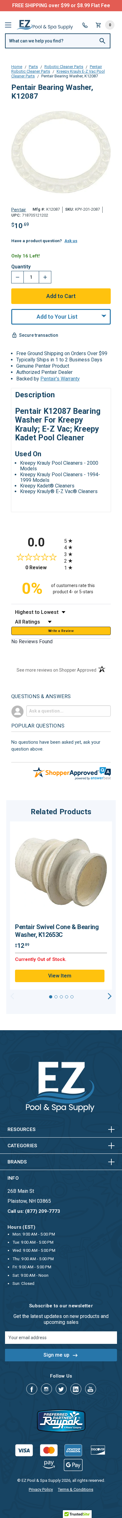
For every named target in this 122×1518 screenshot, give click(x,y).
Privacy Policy (41, 1489)
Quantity (21, 267)
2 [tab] (56, 996)
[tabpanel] (61, 905)
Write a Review (61, 631)
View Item (59, 976)
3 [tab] (61, 996)
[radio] (87, 541)
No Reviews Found (32, 641)
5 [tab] (72, 996)
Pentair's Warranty (60, 379)
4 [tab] (66, 996)
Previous (12, 996)
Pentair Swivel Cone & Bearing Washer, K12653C (57, 930)
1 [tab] (50, 996)
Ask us (70, 240)
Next (110, 996)
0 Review (43, 567)
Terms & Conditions (75, 1489)
